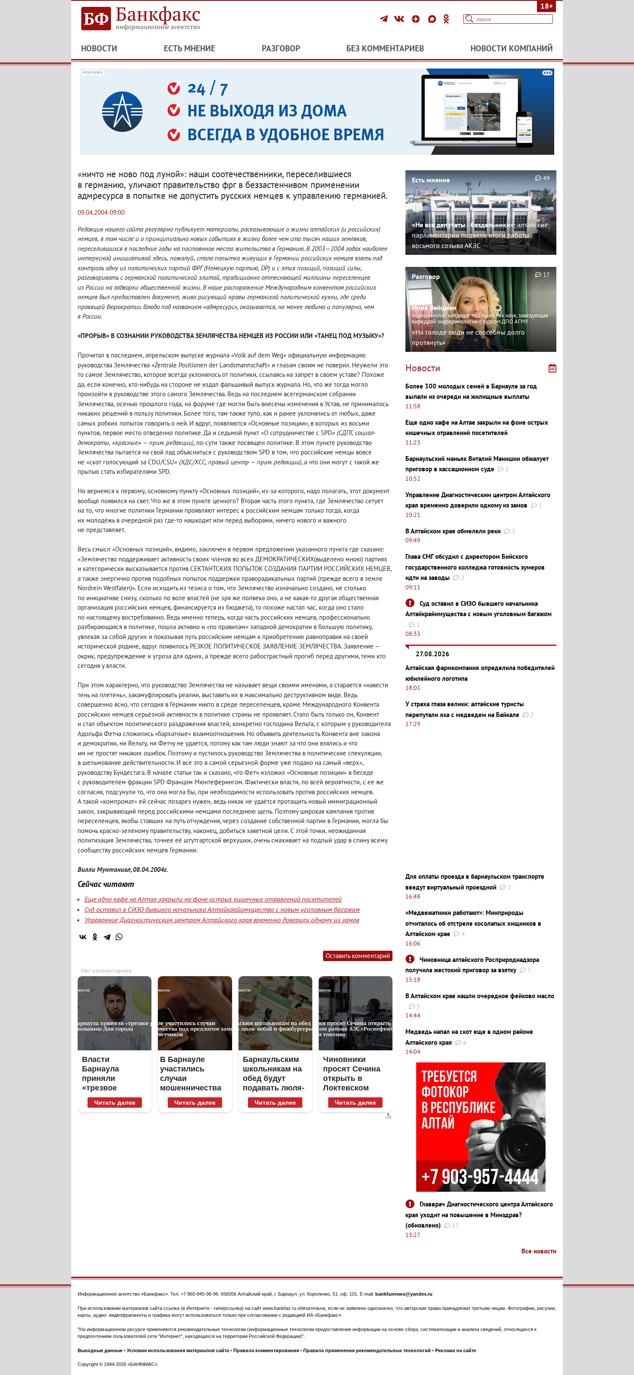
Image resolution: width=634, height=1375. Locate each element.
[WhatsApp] (119, 937)
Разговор (281, 48)
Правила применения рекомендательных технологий (367, 1350)
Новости (99, 48)
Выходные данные (100, 1350)
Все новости (538, 1251)
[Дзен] (417, 19)
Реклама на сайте (455, 1350)
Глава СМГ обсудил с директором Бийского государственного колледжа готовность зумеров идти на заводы (475, 567)
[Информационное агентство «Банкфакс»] (153, 19)
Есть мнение (189, 48)
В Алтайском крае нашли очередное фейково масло (479, 996)
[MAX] (433, 19)
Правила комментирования (266, 1350)
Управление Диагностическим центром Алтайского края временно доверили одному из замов (222, 919)
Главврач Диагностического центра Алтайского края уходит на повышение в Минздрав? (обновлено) (479, 1214)
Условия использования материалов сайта (178, 1350)
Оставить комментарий (358, 956)
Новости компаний (512, 48)
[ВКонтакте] (400, 19)
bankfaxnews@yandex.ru (404, 1294)
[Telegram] (385, 19)
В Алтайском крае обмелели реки (453, 531)
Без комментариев (385, 48)
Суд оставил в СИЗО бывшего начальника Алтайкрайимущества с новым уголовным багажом (222, 909)
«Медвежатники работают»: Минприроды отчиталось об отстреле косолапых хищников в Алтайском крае (473, 923)
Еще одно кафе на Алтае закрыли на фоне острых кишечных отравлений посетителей (213, 899)
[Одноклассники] (446, 19)
